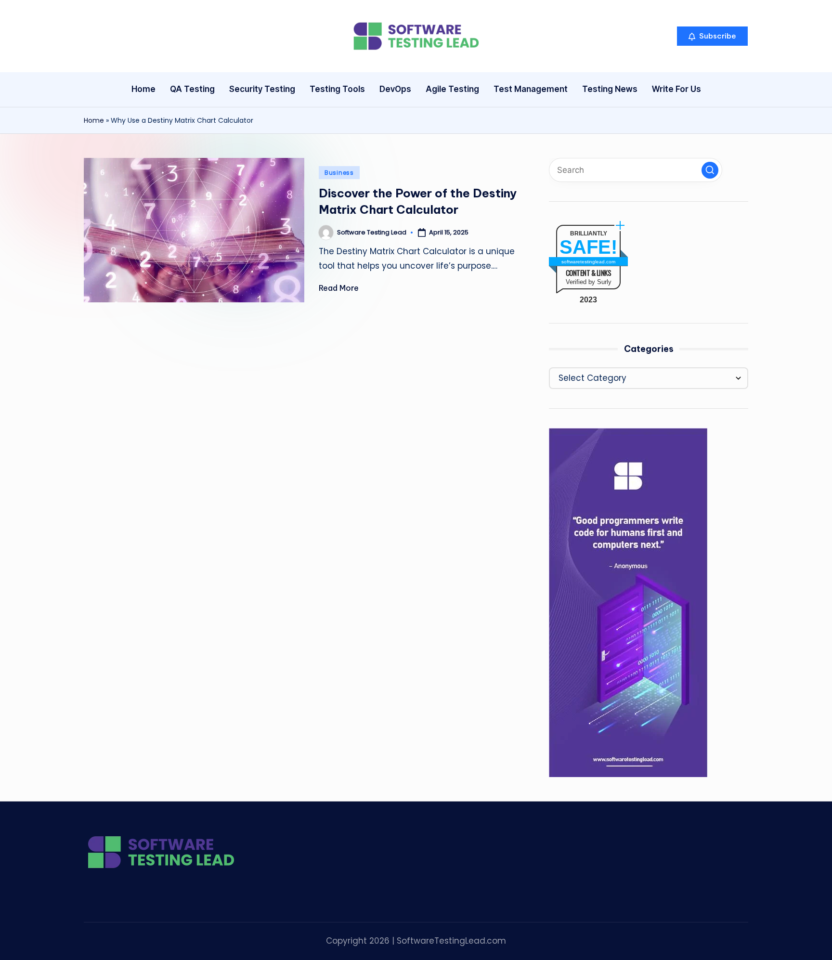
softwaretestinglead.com (588, 261)
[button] (712, 36)
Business (339, 173)
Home (94, 120)
